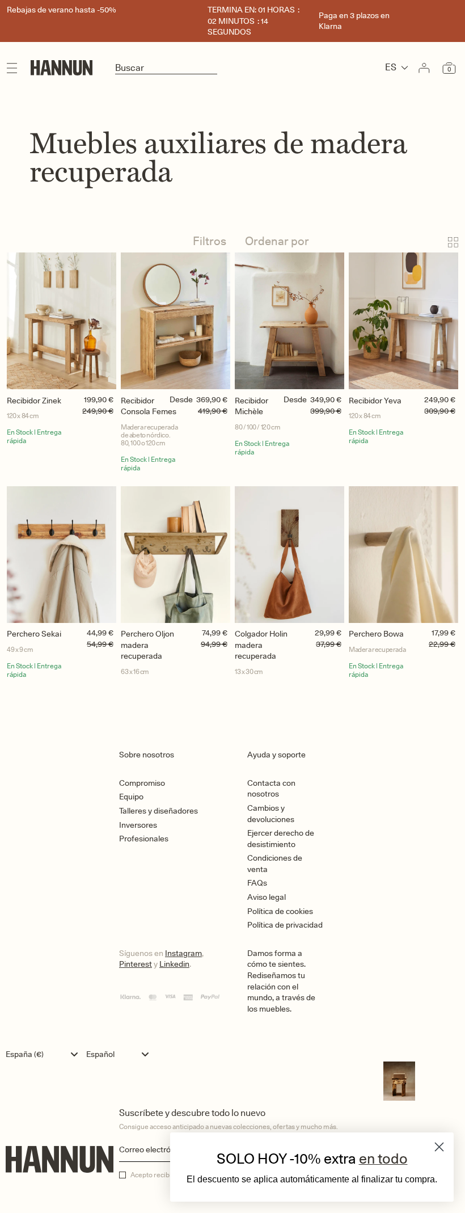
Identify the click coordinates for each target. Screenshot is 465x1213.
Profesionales (143, 838)
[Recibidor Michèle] (289, 320)
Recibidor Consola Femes (148, 406)
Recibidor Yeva (375, 400)
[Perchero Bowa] (403, 554)
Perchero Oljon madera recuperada (147, 644)
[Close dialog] (439, 1147)
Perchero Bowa (376, 633)
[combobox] (44, 1054)
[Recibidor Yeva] (403, 320)
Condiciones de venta (274, 863)
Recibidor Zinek (34, 400)
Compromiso (142, 782)
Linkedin (174, 963)
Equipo (131, 796)
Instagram (183, 953)
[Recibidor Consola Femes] (175, 320)
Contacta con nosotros (271, 788)
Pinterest (135, 963)
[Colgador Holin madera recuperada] (289, 554)
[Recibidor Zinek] (61, 320)
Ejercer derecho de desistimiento (280, 838)
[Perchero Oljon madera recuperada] (175, 554)
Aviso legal (266, 897)
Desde (181, 399)
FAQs (257, 882)
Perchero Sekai (34, 633)
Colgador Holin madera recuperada (261, 644)
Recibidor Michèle (251, 406)
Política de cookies (280, 911)
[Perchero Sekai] (61, 554)
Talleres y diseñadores (158, 810)
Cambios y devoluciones (270, 813)
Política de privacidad (285, 924)
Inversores (138, 824)
